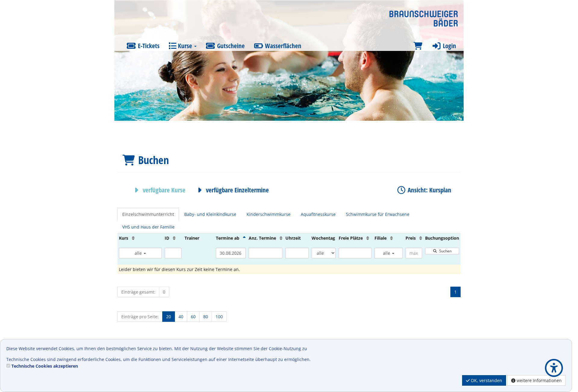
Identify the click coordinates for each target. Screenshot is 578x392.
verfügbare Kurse (163, 190)
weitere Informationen (538, 380)
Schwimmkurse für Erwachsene (377, 214)
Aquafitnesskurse (318, 214)
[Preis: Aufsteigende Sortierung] (420, 238)
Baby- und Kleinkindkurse (210, 214)
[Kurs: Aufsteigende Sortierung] (133, 238)
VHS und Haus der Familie (148, 227)
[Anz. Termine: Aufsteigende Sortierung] (281, 238)
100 (219, 316)
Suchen (444, 251)
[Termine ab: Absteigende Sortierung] (244, 238)
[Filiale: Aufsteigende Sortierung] (391, 238)
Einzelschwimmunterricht (148, 214)
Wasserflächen (282, 46)
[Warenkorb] (418, 46)
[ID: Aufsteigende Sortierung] (174, 238)
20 (168, 316)
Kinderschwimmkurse (269, 214)
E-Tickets (148, 46)
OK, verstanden (486, 380)
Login (448, 46)
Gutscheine (230, 46)
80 (205, 316)
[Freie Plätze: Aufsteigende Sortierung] (367, 238)
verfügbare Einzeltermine (236, 190)
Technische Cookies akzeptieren (44, 366)
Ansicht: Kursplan (428, 190)
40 (181, 316)
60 (193, 316)
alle (139, 253)
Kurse (185, 46)
